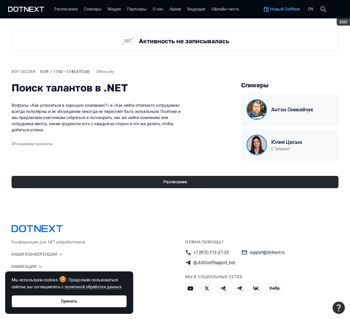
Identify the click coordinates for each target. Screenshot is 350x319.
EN (310, 9)
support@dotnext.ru (267, 252)
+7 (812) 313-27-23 (211, 252)
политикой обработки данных (93, 286)
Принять (69, 301)
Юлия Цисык (286, 142)
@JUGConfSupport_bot (214, 262)
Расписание (175, 181)
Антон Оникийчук (292, 110)
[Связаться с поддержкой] (339, 308)
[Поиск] (323, 9)
